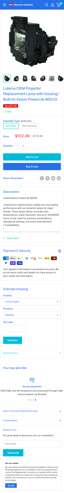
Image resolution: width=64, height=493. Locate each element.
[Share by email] (59, 178)
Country (7, 295)
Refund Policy (10, 353)
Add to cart (32, 156)
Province (8, 308)
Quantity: (8, 145)
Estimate (13, 340)
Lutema (7, 111)
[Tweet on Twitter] (53, 178)
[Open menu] (4, 5)
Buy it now (32, 166)
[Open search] (46, 4)
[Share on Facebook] (42, 178)
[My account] (52, 4)
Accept (11, 485)
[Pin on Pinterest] (47, 178)
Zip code (8, 322)
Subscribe (13, 452)
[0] (58, 5)
